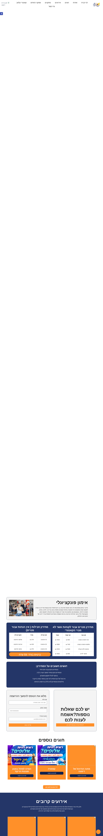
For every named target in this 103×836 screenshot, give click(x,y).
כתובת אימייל (43, 716)
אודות (75, 3)
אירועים (58, 3)
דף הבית (84, 3)
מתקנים (48, 3)
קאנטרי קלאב (21, 3)
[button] (75, 724)
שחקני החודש (36, 3)
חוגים (67, 3)
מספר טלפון (43, 708)
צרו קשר (52, 6)
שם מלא (44, 699)
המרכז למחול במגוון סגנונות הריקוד (21, 770)
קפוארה (51, 769)
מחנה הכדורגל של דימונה (81, 770)
